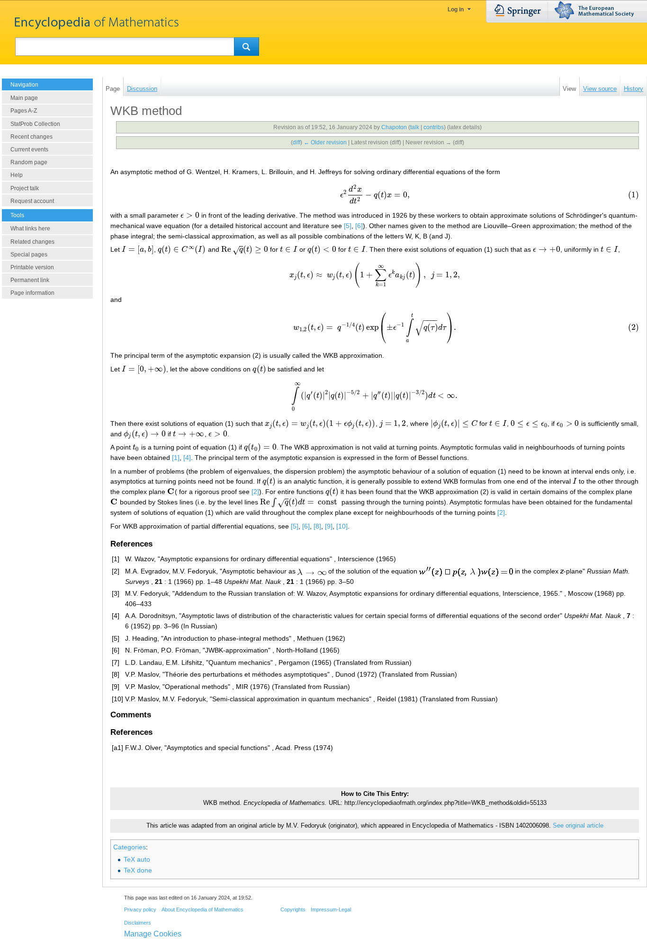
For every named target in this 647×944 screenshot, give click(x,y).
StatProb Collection (35, 124)
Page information (32, 293)
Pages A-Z (23, 110)
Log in (456, 9)
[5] (347, 225)
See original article (578, 825)
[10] (342, 526)
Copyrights (293, 909)
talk (414, 127)
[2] (255, 491)
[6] (359, 225)
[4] (187, 457)
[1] (176, 457)
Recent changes (31, 136)
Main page (24, 98)
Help (16, 175)
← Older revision (325, 142)
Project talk (24, 188)
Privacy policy (140, 909)
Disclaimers (137, 923)
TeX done (138, 870)
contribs (433, 127)
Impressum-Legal (331, 909)
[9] (328, 526)
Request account (32, 201)
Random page (28, 162)
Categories (129, 847)
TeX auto (137, 859)
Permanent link (29, 280)
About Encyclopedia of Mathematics (202, 909)
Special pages (28, 254)
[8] (317, 526)
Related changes (32, 241)
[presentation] (374, 194)
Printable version (32, 267)
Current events (29, 149)
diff (296, 142)
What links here (30, 228)
